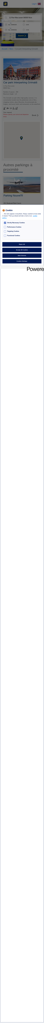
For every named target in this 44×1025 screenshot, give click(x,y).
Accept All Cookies (22, 250)
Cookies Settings (22, 261)
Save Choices (22, 255)
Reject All (22, 244)
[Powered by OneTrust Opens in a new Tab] (35, 267)
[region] (22, 614)
